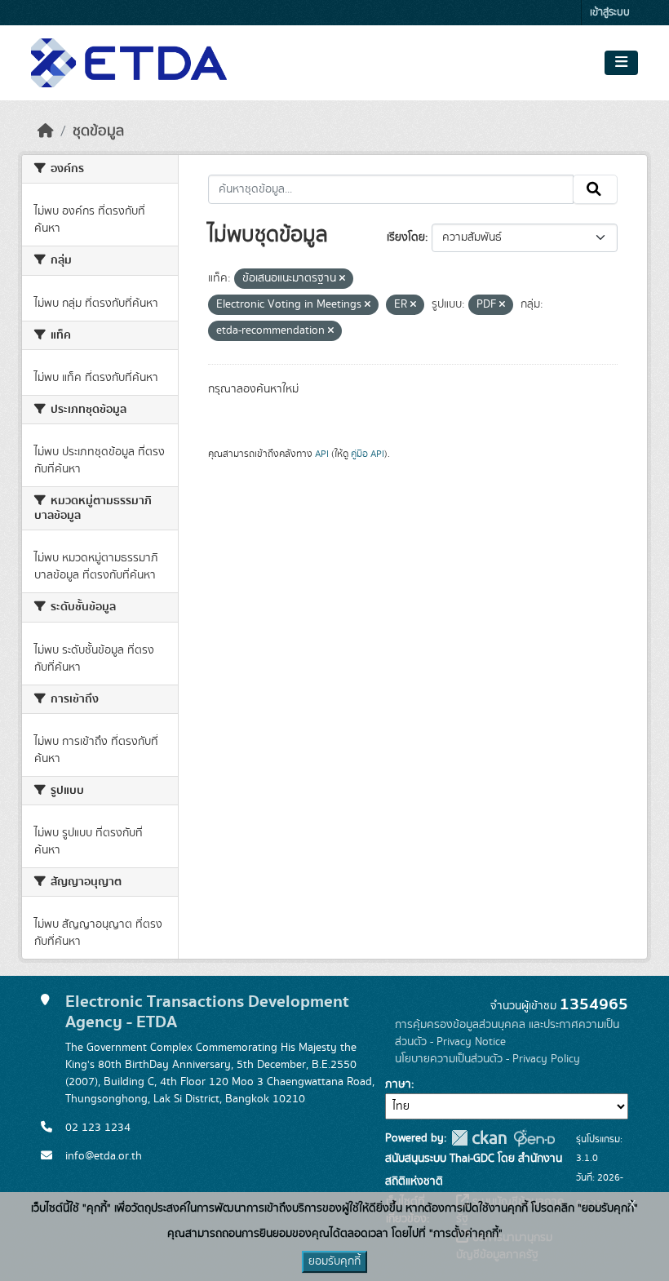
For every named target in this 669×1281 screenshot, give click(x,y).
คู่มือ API (367, 453)
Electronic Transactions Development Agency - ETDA (207, 1011)
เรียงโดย (406, 237)
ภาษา (398, 1084)
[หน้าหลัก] (46, 131)
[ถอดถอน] (342, 279)
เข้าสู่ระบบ (610, 12)
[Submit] (595, 189)
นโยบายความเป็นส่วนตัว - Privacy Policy (487, 1059)
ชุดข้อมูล (98, 131)
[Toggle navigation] (621, 63)
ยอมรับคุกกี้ (334, 1261)
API (322, 453)
